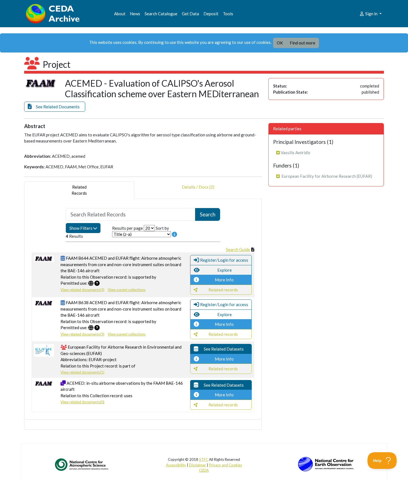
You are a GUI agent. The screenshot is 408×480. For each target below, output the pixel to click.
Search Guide (238, 249)
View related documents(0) (82, 402)
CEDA (204, 470)
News (135, 13)
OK (280, 42)
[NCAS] (82, 464)
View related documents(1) (82, 372)
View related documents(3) (82, 290)
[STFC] (326, 463)
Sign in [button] (371, 13)
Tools (228, 13)
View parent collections (126, 290)
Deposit (210, 13)
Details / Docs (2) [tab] (198, 186)
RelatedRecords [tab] (79, 190)
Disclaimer (197, 465)
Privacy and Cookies (225, 465)
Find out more (302, 42)
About (119, 13)
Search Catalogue (161, 13)
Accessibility (176, 465)
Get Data (190, 13)
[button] (54, 107)
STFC (203, 459)
